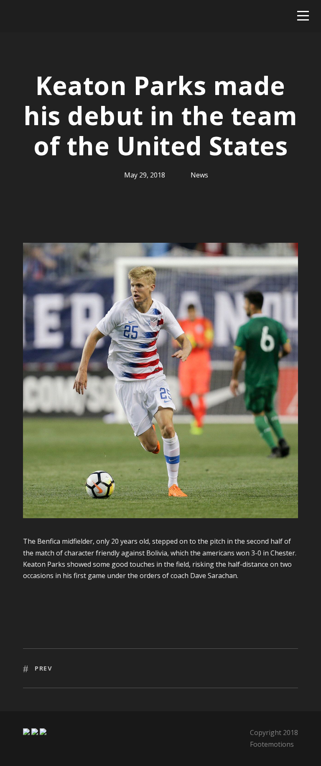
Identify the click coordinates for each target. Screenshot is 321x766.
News (199, 175)
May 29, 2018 (144, 175)
